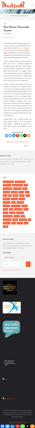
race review (18, 209)
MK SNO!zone (16, 206)
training (15, 219)
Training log (23, 219)
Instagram (6, 199)
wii (29, 219)
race (11, 209)
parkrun (24, 206)
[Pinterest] (17, 135)
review (5, 213)
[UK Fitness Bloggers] (12, 307)
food (5, 195)
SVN (23, 216)
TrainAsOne (7, 219)
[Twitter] (10, 135)
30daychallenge (20, 182)
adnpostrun (7, 185)
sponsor (16, 216)
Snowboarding (8, 216)
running (12, 213)
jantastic (21, 199)
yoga (26, 223)
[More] (28, 135)
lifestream (20, 202)
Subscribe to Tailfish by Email (12, 270)
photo (5, 209)
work (13, 223)
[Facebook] (6, 135)
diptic (24, 188)
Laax (13, 202)
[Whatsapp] (21, 135)
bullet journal (7, 188)
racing (26, 209)
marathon (6, 206)
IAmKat (22, 195)
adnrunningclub (17, 185)
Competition (17, 188)
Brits (26, 185)
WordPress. (23, 422)
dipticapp (6, 192)
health (15, 195)
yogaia (5, 226)
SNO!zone (20, 213)
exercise (14, 192)
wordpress (7, 223)
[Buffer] (24, 135)
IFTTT (27, 195)
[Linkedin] (13, 135)
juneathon (7, 202)
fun (10, 195)
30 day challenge (8, 182)
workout (20, 223)
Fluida (17, 422)
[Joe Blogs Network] (9, 399)
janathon (14, 199)
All (7, 15)
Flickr (27, 192)
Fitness (21, 192)
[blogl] (5, 379)
